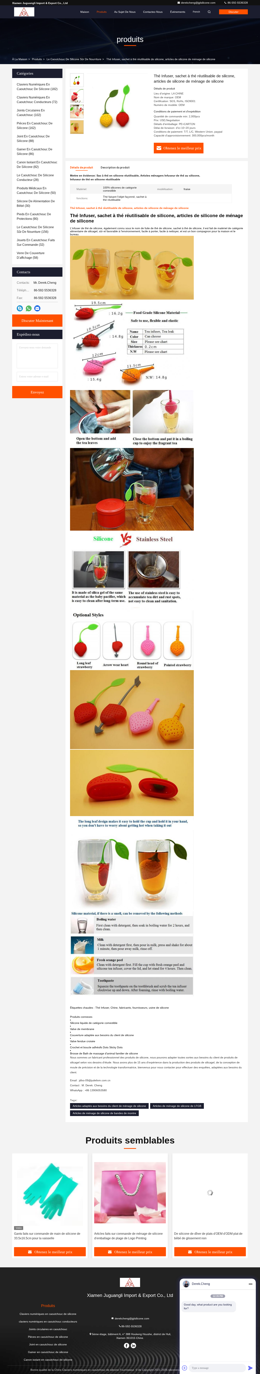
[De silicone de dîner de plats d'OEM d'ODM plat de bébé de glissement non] (130, 1192)
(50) (36, 190)
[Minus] (250, 1284)
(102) (31, 113)
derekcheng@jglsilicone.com (198, 2)
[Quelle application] (29, 308)
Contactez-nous (153, 11)
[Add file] (184, 1368)
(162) (35, 126)
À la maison (19, 59)
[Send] (250, 1368)
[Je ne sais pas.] (19, 308)
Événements (177, 11)
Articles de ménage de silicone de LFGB (177, 1105)
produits (37, 59)
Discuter (233, 11)
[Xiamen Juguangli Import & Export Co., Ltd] (24, 11)
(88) (33, 139)
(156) (35, 229)
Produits (102, 11)
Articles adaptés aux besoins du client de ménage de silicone (109, 1105)
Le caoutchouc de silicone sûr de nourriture (74, 59)
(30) (36, 203)
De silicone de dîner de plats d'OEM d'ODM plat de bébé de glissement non (128, 1236)
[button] (19, 1202)
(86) (34, 152)
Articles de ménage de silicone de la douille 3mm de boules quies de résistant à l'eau (209, 1236)
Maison (84, 11)
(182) (37, 87)
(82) (37, 164)
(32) (36, 242)
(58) (31, 255)
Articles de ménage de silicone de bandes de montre (104, 1113)
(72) (37, 100)
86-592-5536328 (237, 2)
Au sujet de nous (125, 11)
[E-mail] (37, 308)
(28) (35, 177)
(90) (34, 216)
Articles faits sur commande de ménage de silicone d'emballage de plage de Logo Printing (48, 1236)
